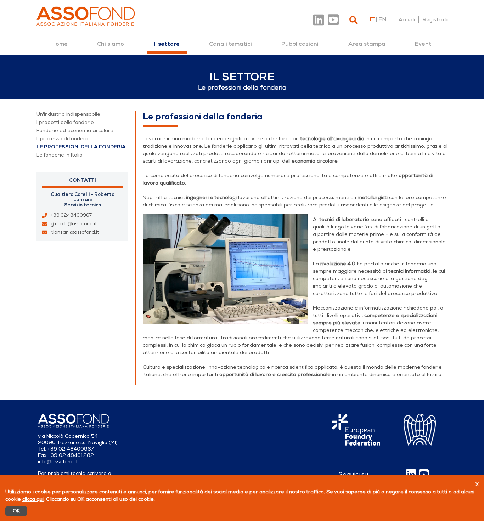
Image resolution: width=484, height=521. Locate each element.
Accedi (407, 19)
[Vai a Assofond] (85, 16)
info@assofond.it (58, 462)
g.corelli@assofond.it (74, 224)
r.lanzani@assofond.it (75, 232)
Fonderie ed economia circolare (74, 131)
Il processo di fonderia (63, 139)
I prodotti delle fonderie (65, 122)
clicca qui (33, 499)
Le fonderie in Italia (59, 155)
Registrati (435, 19)
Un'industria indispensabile (68, 114)
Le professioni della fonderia (81, 147)
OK (16, 511)
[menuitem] (59, 43)
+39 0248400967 (71, 215)
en (382, 19)
